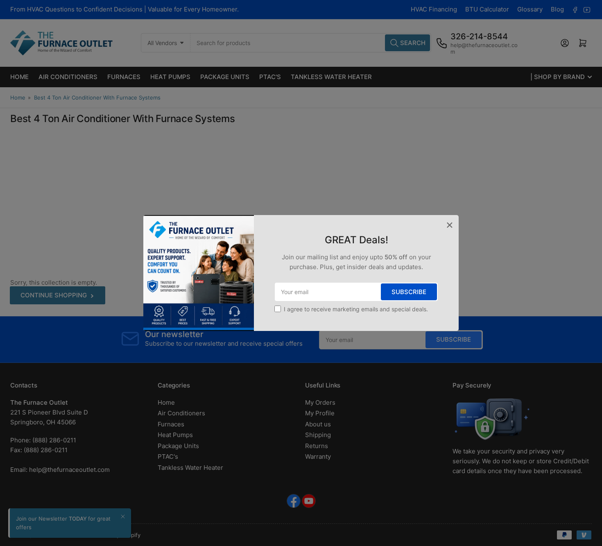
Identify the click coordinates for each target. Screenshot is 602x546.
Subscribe (409, 292)
